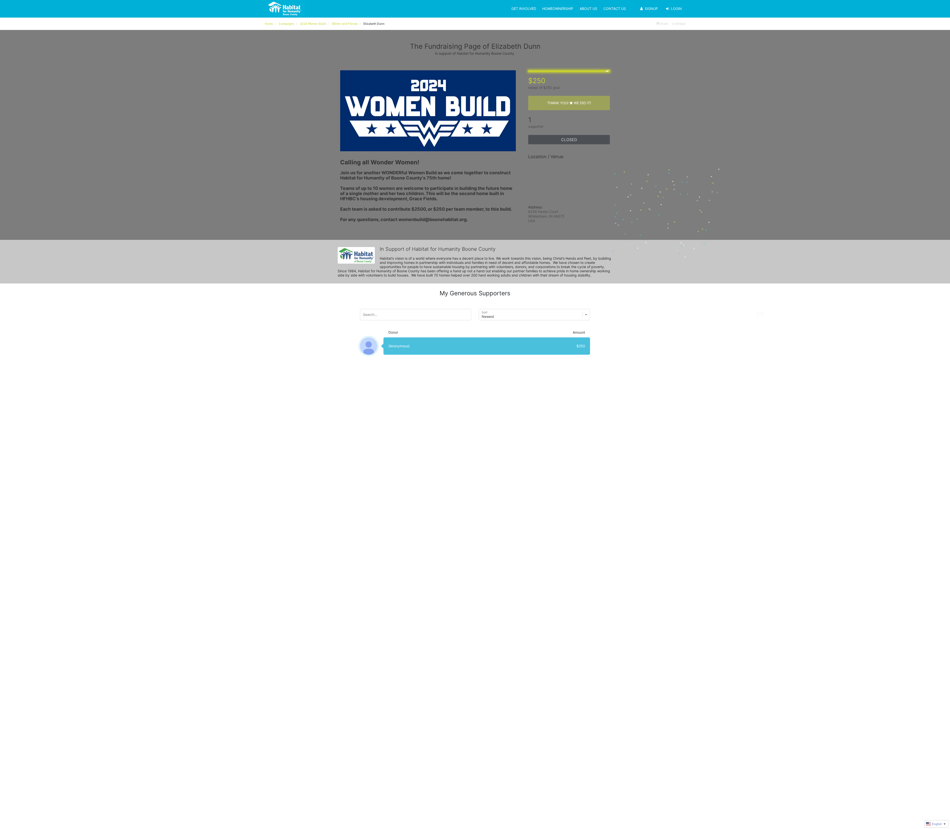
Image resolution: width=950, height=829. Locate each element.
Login (676, 8)
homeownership (557, 8)
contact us (614, 8)
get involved (523, 8)
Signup (651, 8)
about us (588, 8)
